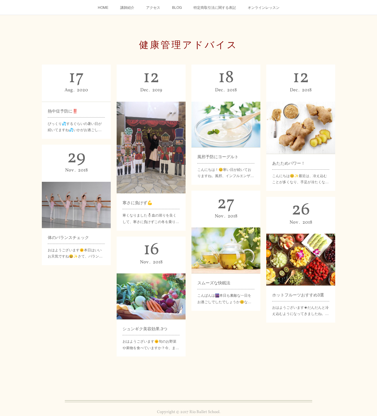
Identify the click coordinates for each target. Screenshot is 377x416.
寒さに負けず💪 (137, 202)
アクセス (153, 7)
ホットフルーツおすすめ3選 (298, 295)
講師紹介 (127, 7)
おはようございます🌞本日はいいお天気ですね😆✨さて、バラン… (75, 253)
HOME (103, 7)
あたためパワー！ (288, 163)
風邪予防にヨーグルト (218, 156)
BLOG (177, 7)
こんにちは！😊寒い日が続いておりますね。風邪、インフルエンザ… (225, 172)
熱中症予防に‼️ (62, 111)
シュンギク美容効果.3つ (145, 328)
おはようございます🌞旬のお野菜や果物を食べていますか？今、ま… (151, 344)
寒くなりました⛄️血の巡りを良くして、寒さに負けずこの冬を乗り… (151, 218)
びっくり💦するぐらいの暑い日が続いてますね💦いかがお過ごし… (75, 126)
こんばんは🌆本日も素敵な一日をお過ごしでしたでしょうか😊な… (224, 298)
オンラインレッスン (264, 7)
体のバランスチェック (68, 237)
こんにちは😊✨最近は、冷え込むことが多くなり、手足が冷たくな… (300, 178)
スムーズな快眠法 (213, 282)
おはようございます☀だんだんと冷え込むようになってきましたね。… (300, 310)
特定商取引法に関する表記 (215, 7)
